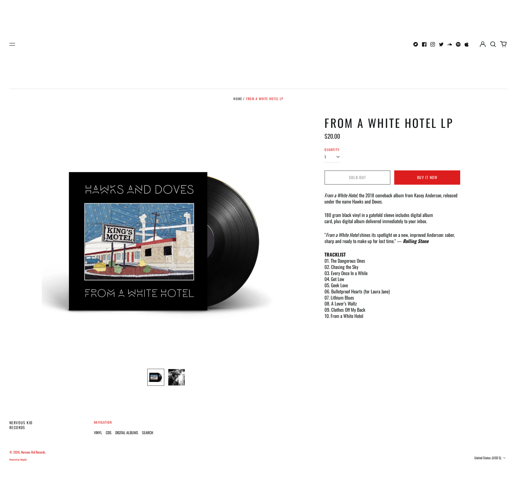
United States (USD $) (488, 457)
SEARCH (147, 432)
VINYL (98, 432)
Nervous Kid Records (20, 425)
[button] (493, 44)
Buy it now (427, 177)
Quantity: (332, 150)
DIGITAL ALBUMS (126, 432)
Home (237, 98)
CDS (108, 432)
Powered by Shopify (18, 459)
